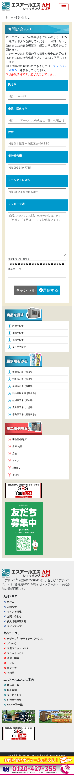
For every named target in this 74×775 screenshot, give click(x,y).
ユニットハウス (15, 653)
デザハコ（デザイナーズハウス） (26, 638)
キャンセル (26, 290)
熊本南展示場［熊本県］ (24, 393)
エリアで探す (19, 347)
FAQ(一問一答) (15, 704)
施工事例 (12, 689)
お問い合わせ (14, 616)
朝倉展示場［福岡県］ (23, 379)
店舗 (14, 453)
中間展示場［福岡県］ (23, 372)
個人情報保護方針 (16, 621)
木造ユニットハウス (18, 648)
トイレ (15, 460)
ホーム (9, 17)
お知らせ (12, 606)
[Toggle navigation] (63, 6)
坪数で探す (18, 325)
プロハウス (13, 643)
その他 (15, 474)
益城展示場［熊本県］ (23, 400)
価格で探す (18, 340)
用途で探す (18, 332)
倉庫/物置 (17, 446)
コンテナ (12, 667)
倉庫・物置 (13, 658)
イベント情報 (14, 611)
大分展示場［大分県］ (23, 407)
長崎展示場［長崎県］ (23, 386)
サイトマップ (14, 626)
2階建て (16, 467)
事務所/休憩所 (19, 439)
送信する (50, 290)
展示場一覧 (13, 685)
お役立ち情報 (14, 699)
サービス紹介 (14, 694)
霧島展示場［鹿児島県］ (24, 414)
